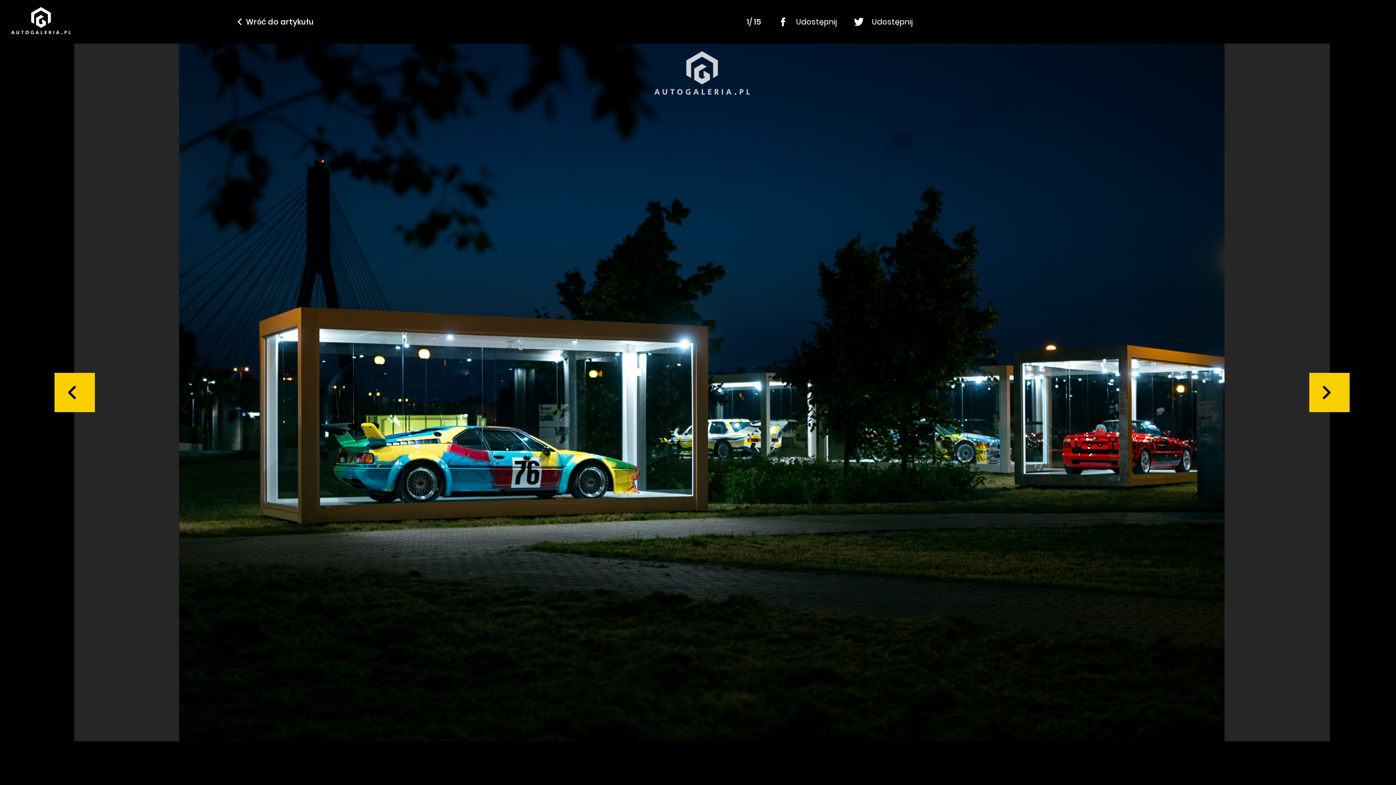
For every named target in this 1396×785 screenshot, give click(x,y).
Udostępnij (816, 21)
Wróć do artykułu (280, 21)
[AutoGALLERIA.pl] (41, 20)
